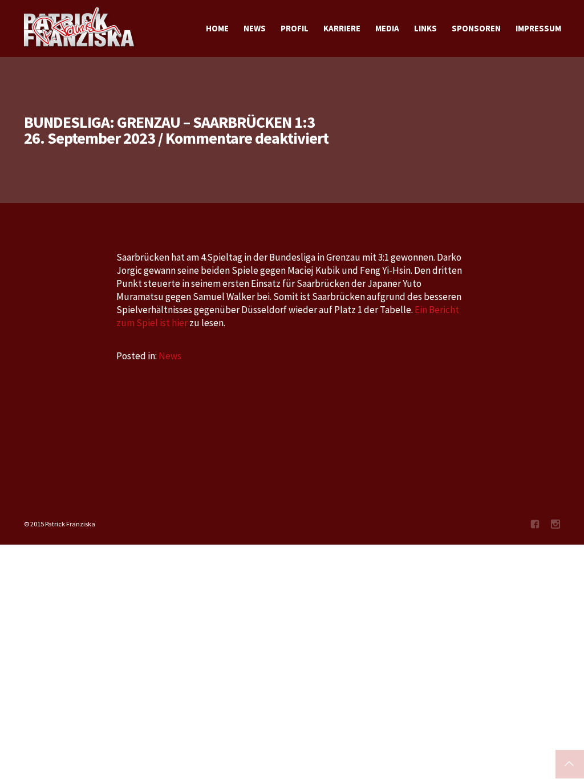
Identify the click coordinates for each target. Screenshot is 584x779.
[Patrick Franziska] (79, 28)
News (170, 356)
